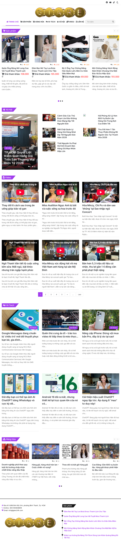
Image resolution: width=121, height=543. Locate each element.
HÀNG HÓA (39, 22)
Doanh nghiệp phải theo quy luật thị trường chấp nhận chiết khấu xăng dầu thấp (14, 467)
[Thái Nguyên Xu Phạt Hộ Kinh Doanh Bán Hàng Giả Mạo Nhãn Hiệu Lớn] (49, 146)
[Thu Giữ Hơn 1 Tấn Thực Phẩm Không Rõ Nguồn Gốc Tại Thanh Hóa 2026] (89, 132)
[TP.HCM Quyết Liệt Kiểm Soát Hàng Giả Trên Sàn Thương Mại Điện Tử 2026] (20, 142)
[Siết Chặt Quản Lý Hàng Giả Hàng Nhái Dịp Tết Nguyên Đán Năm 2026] (49, 133)
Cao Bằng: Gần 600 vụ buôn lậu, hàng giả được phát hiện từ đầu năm (105, 467)
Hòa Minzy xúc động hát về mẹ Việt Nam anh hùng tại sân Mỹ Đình (59, 267)
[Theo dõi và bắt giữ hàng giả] (75, 451)
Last (79, 294)
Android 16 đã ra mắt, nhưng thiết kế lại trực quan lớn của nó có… (60, 400)
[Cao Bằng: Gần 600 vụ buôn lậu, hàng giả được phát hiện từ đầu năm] (105, 451)
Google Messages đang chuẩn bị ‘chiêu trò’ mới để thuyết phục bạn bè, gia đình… (20, 336)
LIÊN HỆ (80, 22)
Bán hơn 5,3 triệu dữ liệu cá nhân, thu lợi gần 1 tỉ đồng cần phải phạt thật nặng (99, 267)
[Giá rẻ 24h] (60, 12)
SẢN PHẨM (26, 22)
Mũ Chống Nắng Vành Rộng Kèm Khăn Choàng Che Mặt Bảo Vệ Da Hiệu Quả (104, 71)
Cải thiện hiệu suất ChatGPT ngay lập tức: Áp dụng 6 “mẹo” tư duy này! (99, 400)
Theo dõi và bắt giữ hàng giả (75, 465)
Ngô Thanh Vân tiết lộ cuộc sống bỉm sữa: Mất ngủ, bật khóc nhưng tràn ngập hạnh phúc (20, 267)
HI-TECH (51, 22)
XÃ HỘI (62, 22)
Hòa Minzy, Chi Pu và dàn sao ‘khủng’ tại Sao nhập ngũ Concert (98, 208)
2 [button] (60, 101)
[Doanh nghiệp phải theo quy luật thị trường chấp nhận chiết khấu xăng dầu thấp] (15, 451)
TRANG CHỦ (13, 22)
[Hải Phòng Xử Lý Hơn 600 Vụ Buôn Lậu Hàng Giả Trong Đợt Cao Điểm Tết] (84, 115)
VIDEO (71, 22)
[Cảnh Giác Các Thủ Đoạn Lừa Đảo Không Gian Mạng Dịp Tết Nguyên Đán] (49, 117)
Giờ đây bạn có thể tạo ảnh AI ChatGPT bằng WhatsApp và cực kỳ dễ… (18, 400)
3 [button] (62, 101)
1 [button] (58, 101)
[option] (15, 63)
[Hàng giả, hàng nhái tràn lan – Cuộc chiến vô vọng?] (45, 451)
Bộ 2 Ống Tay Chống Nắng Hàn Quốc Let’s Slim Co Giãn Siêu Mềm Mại (75, 71)
